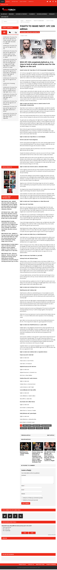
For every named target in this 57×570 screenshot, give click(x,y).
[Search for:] (10, 21)
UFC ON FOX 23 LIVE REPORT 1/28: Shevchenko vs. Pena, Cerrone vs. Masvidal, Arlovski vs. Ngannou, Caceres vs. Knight (49, 456)
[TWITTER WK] (50, 1)
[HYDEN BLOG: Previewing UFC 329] (6, 186)
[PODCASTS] (55, 1)
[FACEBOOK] (53, 1)
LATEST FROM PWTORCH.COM (6, 197)
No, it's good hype (6, 530)
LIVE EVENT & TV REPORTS (21, 14)
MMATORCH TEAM (4, 4)
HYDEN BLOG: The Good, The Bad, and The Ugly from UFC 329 (10, 79)
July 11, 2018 (24, 35)
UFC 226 (46, 428)
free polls (54, 534)
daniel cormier (27, 425)
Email (22, 489)
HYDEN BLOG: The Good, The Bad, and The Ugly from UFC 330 (10, 47)
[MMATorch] (9, 9)
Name (22, 485)
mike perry (23, 428)
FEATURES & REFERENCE (42, 14)
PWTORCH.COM (15, 1)
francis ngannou (46, 425)
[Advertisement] (11, 143)
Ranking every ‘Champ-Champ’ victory (24, 453)
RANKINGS (8, 1)
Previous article (25, 435)
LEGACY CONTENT (23, 1)
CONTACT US (31, 1)
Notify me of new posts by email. (30, 500)
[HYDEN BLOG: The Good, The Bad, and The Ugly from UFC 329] (13, 182)
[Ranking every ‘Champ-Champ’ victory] (25, 449)
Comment (23, 475)
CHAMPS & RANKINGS (51, 564)
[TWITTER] (47, 1)
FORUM (2, 1)
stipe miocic (39, 428)
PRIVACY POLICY (22, 564)
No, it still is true (6, 529)
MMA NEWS (11, 14)
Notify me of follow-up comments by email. (33, 497)
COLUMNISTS (32, 14)
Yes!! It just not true (7, 527)
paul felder (31, 428)
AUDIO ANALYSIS (4, 16)
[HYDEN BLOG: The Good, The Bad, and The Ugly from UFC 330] (13, 173)
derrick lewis (36, 425)
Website (23, 493)
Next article (50, 435)
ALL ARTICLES (4, 14)
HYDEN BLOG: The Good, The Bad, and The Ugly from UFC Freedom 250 (10, 102)
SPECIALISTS (51, 14)
